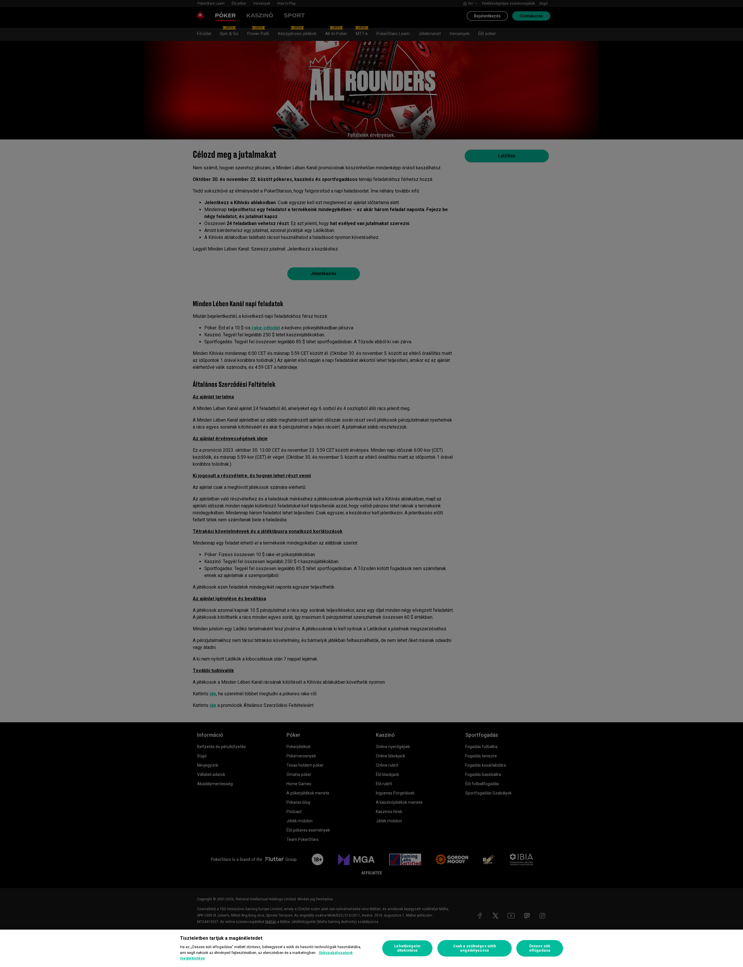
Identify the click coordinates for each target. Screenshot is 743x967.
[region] (371, 948)
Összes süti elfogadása (539, 948)
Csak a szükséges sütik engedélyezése (474, 948)
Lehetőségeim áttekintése (407, 948)
